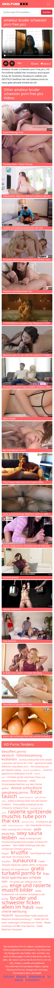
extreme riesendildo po (32, 770)
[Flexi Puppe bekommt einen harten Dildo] (27, 467)
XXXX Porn (8, 976)
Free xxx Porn (32, 979)
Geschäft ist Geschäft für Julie (17, 704)
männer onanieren (12, 609)
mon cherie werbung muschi (22, 911)
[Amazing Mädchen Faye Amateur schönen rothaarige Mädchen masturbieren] (27, 371)
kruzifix (19, 852)
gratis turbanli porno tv (23, 870)
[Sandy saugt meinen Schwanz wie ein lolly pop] (27, 530)
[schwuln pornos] (27, 562)
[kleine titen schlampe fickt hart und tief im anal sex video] (27, 721)
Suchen (47, 12)
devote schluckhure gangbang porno (22, 790)
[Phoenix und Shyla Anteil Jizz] (27, 276)
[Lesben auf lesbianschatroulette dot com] (27, 212)
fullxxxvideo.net (37, 976)
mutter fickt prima (26, 797)
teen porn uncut (28, 822)
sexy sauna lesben (22, 835)
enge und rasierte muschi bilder (26, 887)
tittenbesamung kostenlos (22, 757)
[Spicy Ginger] (27, 403)
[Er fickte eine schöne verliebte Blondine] (27, 657)
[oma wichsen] (27, 626)
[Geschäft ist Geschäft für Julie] (27, 689)
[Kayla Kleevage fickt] (27, 117)
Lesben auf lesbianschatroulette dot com (23, 228)
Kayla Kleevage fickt (13, 132)
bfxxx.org (21, 976)
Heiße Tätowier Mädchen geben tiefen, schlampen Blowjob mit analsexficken (25, 865)
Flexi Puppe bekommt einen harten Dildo (23, 482)
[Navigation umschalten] (48, 4)
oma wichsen (9, 641)
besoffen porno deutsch (14, 753)
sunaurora (25, 860)
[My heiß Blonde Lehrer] (27, 435)
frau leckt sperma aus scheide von (25, 877)
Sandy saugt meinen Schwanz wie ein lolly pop (26, 546)
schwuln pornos (11, 577)
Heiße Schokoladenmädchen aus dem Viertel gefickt (22, 784)
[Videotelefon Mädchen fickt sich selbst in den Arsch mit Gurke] (27, 181)
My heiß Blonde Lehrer (14, 450)
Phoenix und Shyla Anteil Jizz (17, 291)
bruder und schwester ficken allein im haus (21, 902)
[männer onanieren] (27, 594)
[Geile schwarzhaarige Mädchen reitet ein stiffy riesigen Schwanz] (27, 498)
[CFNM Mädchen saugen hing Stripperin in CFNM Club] (27, 308)
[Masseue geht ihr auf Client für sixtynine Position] (27, 339)
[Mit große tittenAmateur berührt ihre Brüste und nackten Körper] (27, 244)
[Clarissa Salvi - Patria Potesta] (27, 149)
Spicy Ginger (9, 418)
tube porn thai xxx (24, 818)
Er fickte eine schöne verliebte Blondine (22, 673)
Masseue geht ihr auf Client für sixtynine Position (27, 355)
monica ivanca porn (15, 825)
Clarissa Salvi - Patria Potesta (17, 164)
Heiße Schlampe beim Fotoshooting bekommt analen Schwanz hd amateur (24, 842)
